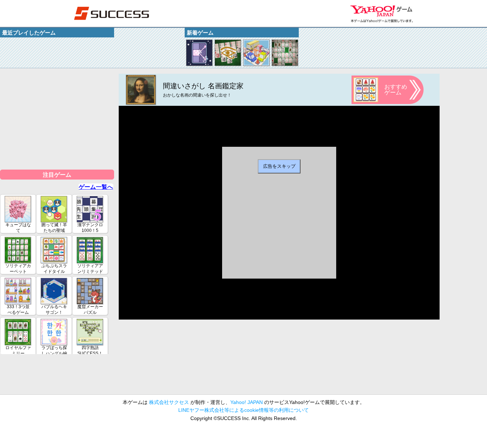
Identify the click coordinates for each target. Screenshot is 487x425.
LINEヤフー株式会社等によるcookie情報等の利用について (243, 410)
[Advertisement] (57, 118)
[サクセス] (111, 13)
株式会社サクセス (169, 402)
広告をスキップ (279, 166)
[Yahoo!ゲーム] (381, 13)
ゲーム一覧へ (96, 187)
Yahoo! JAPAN (246, 402)
